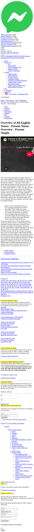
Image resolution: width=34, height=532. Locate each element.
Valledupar (15, 438)
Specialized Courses (6, 41)
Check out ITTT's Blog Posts (10, 259)
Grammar (7, 116)
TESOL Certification (14, 70)
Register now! (5, 404)
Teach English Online (21, 454)
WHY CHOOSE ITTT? (15, 67)
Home (6, 61)
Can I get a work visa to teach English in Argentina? (16, 274)
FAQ (5, 115)
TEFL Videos (10, 100)
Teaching (7, 108)
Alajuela (14, 434)
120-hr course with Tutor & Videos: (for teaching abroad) (8, 340)
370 (2, 320)
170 (2, 337)
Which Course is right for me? (16, 85)
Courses (6, 72)
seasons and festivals (17, 292)
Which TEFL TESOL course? (23, 475)
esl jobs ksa (30, 291)
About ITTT (8, 62)
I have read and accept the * (15, 419)
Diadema (14, 433)
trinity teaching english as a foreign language (13, 291)
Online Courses (5, 34)
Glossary (6, 113)
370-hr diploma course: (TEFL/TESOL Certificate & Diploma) (12, 318)
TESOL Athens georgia (14, 430)
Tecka (13, 436)
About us (7, 426)
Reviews (6, 110)
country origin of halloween (19, 448)
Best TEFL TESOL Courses (23, 456)
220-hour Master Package (8, 43)
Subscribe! (4, 417)
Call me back (4, 521)
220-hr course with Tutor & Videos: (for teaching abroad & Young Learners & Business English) (9, 325)
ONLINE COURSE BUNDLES (17, 80)
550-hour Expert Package (8, 46)
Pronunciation (8, 118)
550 (2, 315)
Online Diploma (5, 36)
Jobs (5, 89)
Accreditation (8, 90)
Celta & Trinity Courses (15, 82)
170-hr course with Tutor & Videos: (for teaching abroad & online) (9, 333)
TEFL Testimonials (20, 100)
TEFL (6, 107)
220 (2, 330)
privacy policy (22, 419)
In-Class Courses (5, 38)
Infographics (8, 111)
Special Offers (12, 66)
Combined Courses (6, 39)
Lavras (14, 431)
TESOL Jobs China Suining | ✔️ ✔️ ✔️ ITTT (14, 280)
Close (2, 530)
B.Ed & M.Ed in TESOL (15, 87)
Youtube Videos (16, 452)
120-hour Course (5, 44)
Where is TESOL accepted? (9, 272)
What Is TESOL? (13, 69)
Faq (9, 64)
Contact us (7, 92)
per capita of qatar (6, 292)
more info (3, 307)
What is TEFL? (19, 474)
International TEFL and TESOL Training (12, 58)
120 (2, 343)
